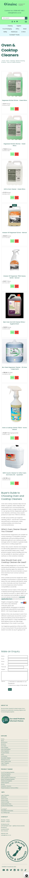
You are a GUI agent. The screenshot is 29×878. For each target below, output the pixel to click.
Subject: (3, 669)
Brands (3, 784)
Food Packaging (7, 28)
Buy (17, 109)
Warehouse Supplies (6, 781)
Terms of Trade (5, 802)
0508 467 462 (19, 11)
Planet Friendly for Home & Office (9, 788)
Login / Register (5, 763)
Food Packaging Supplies (7, 772)
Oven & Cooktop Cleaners (14, 62)
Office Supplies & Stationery (8, 777)
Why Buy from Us (5, 759)
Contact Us (9, 11)
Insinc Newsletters (5, 749)
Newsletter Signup (6, 758)
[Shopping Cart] (15, 22)
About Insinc (4, 742)
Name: (3, 656)
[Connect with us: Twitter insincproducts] (11, 870)
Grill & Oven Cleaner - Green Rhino (14, 189)
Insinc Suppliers (5, 751)
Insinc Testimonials (6, 761)
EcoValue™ (4, 809)
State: (2, 664)
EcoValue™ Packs (14, 34)
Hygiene (19, 25)
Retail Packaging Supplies (8, 779)
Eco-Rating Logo (5, 812)
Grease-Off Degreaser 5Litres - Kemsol (14, 232)
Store (7, 60)
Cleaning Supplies (6, 774)
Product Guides (5, 752)
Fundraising (4, 756)
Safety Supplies (5, 782)
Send (10, 689)
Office (17, 28)
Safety (5, 31)
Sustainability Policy (6, 804)
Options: (3, 681)
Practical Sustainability (7, 805)
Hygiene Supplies (5, 775)
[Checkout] (17, 22)
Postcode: (3, 666)
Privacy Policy (4, 800)
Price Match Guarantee (7, 810)
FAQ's (2, 754)
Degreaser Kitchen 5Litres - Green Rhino (14, 100)
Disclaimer (4, 797)
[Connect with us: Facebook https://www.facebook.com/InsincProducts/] (7, 870)
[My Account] (12, 22)
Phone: (3, 661)
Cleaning (10, 25)
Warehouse (14, 31)
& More (24, 31)
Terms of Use (4, 798)
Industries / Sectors (6, 786)
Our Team (3, 746)
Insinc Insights (4, 747)
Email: (2, 659)
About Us (3, 744)
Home (3, 60)
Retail (24, 28)
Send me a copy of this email (18, 685)
